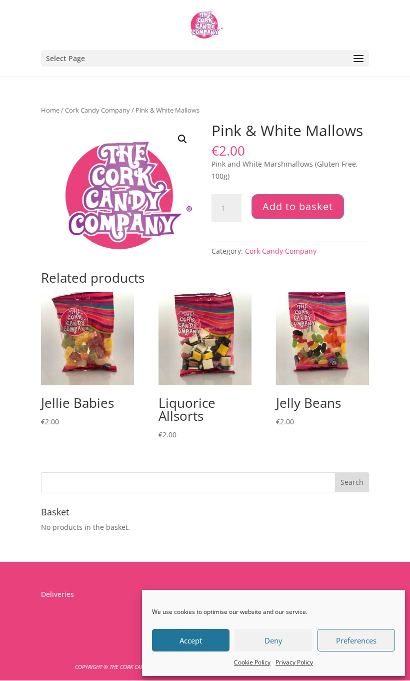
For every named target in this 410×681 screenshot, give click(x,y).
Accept (191, 640)
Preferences (356, 640)
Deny (273, 640)
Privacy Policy (294, 662)
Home (50, 110)
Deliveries (57, 594)
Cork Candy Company (97, 110)
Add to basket (297, 206)
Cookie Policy (252, 662)
